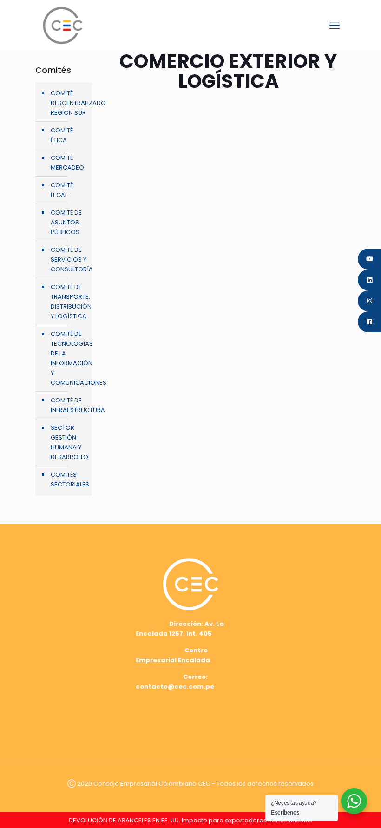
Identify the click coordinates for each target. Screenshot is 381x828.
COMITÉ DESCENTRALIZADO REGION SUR (69, 103)
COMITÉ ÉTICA (62, 135)
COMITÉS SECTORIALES (69, 479)
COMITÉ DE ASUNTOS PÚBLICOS (66, 222)
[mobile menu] (334, 25)
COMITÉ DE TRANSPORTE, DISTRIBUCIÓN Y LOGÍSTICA (69, 302)
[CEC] (62, 25)
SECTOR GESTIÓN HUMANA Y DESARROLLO (69, 442)
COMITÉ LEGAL (62, 190)
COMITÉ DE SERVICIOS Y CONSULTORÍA (69, 259)
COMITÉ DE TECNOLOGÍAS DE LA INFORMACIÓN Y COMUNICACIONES (69, 358)
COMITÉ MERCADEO (67, 162)
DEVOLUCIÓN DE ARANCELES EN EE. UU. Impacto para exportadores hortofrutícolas (191, 820)
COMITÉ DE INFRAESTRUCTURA (69, 405)
